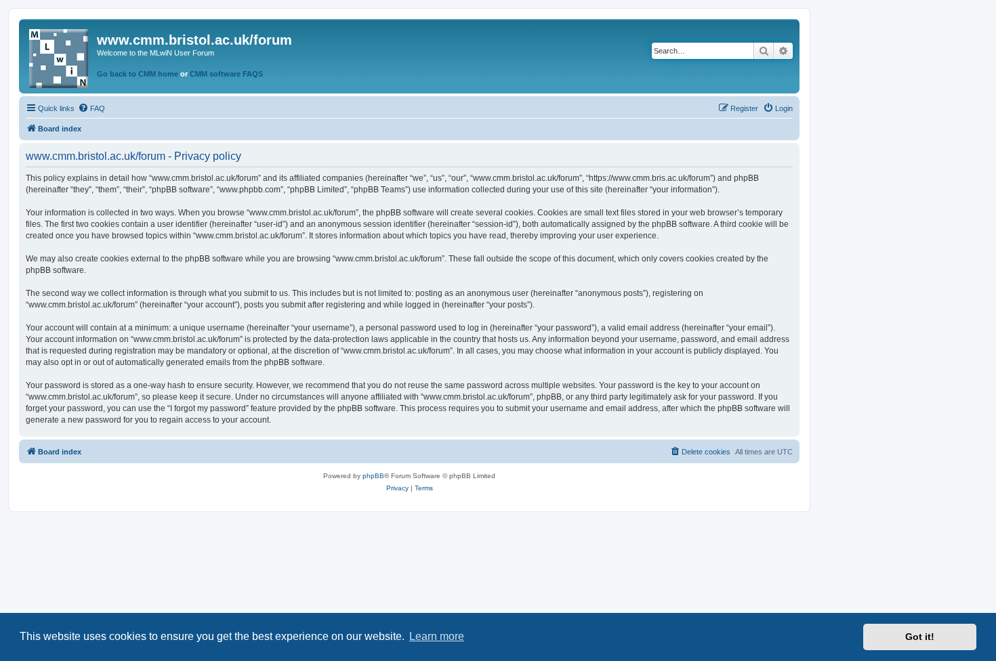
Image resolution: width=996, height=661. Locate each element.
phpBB (373, 475)
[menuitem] (91, 108)
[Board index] (59, 55)
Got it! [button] (919, 636)
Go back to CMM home (137, 74)
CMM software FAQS (226, 74)
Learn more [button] (436, 636)
